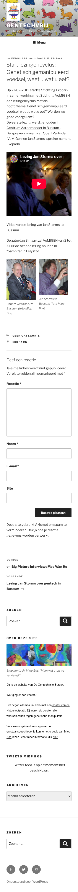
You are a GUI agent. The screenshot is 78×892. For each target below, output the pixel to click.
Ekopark (20, 341)
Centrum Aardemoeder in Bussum (33, 128)
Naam (12, 444)
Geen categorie (26, 335)
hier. (55, 737)
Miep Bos (55, 58)
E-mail (12, 466)
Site (9, 488)
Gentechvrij (27, 25)
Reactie (13, 384)
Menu (41, 42)
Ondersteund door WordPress (27, 881)
